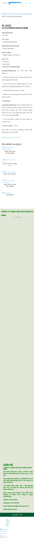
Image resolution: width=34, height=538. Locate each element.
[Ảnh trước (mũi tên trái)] (0, 535)
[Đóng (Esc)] (5, 533)
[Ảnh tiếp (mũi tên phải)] (2, 535)
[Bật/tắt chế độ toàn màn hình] (2, 533)
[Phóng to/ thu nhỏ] (0, 533)
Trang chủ (6, 14)
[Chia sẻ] (3, 533)
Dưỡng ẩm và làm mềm (20, 14)
